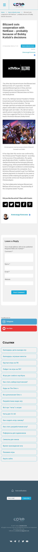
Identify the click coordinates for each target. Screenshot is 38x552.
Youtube (27, 541)
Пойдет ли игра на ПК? (12, 369)
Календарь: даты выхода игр (14, 350)
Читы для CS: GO (9, 414)
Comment (9, 251)
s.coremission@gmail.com (21, 531)
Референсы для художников (14, 433)
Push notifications (20, 490)
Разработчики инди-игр (12, 401)
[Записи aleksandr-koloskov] (6, 216)
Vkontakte (11, 541)
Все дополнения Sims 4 (12, 395)
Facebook (19, 541)
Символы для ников (11, 439)
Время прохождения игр (13, 446)
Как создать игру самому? (13, 420)
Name (7, 264)
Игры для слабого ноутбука (14, 376)
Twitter (23, 541)
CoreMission (19, 5)
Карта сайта (8, 459)
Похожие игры (9, 452)
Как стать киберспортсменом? (15, 382)
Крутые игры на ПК (10, 363)
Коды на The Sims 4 (10, 388)
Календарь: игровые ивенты (14, 356)
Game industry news (28, 46)
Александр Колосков (28, 52)
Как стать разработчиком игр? (15, 427)
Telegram (15, 541)
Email (7, 272)
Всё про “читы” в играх (12, 408)
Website (7, 279)
